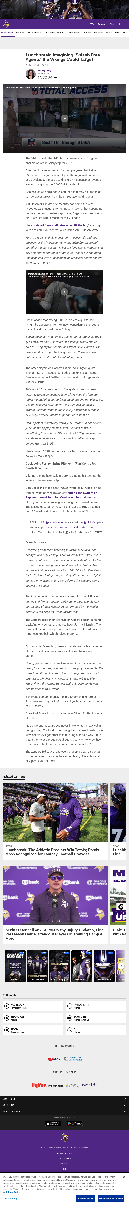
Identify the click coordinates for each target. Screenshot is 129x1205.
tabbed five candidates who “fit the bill (60, 225)
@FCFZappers (93, 522)
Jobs (64, 1169)
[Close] (124, 1177)
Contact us (64, 1164)
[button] (64, 118)
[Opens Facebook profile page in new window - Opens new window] (40, 77)
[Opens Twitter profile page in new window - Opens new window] (45, 77)
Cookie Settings (10, 1198)
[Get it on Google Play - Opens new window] (74, 1125)
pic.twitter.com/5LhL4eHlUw (73, 527)
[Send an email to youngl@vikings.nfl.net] (55, 77)
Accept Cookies (85, 1198)
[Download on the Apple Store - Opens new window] (53, 1123)
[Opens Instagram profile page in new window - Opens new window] (50, 77)
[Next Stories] (121, 966)
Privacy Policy (64, 1153)
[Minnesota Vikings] (64, 1138)
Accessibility (64, 1159)
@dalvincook (54, 522)
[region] (64, 1188)
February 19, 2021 (90, 532)
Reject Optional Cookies (111, 1198)
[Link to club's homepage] (6, 22)
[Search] (119, 24)
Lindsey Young (44, 70)
